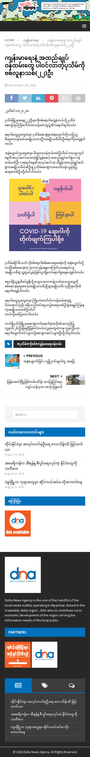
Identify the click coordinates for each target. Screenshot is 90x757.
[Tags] (45, 685)
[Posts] (18, 685)
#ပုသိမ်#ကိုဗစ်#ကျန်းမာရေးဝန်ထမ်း (39, 344)
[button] (83, 26)
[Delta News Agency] (45, 18)
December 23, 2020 (22, 85)
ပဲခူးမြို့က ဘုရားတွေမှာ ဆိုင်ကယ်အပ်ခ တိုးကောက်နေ (43, 482)
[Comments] (71, 685)
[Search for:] (45, 415)
